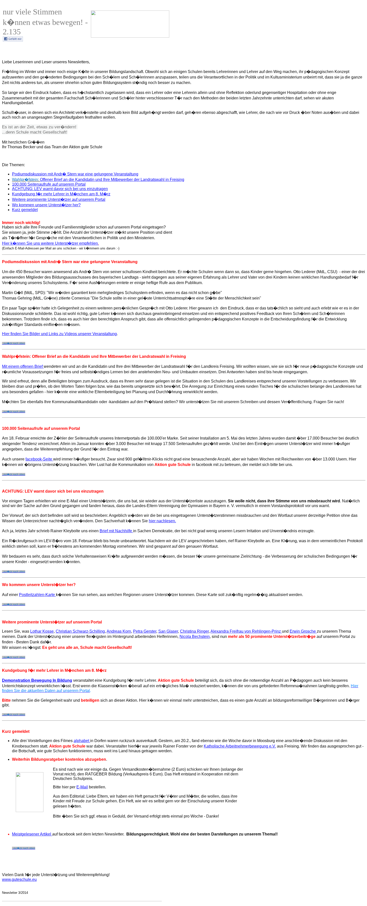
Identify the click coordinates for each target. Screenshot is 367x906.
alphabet (82, 741)
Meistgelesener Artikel (32, 834)
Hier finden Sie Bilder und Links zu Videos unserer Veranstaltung (59, 334)
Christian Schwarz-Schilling (80, 631)
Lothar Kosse (42, 631)
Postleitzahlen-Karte (37, 595)
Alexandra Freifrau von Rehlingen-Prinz (246, 631)
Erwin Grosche (303, 631)
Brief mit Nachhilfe (116, 531)
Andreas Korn (119, 631)
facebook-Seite (39, 459)
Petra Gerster (144, 631)
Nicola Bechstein (195, 636)
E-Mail (82, 787)
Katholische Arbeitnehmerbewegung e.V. (240, 746)
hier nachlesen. (162, 521)
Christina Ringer (194, 631)
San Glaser (168, 631)
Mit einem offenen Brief (23, 366)
